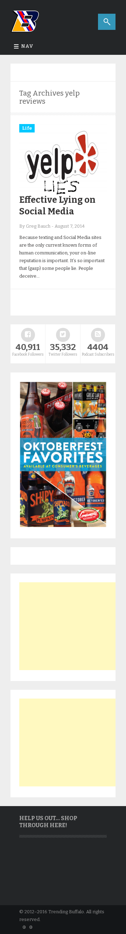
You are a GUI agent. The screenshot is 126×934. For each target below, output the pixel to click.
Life (27, 128)
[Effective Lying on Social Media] (63, 193)
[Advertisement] (71, 626)
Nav (27, 46)
